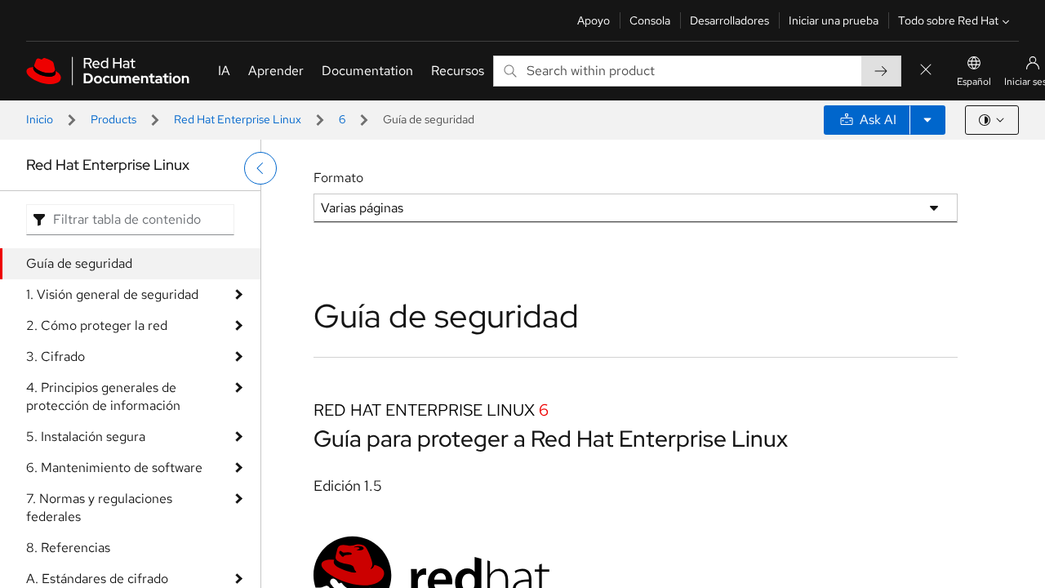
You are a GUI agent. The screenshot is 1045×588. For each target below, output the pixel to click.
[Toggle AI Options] (927, 120)
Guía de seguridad (79, 263)
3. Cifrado (55, 356)
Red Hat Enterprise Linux (237, 119)
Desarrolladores (729, 20)
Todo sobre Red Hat (948, 20)
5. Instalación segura (85, 436)
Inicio (39, 119)
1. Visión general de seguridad (112, 294)
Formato (338, 177)
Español (974, 81)
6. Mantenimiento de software (114, 467)
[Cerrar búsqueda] (925, 70)
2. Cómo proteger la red (96, 325)
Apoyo (593, 20)
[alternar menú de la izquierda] (260, 168)
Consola (649, 20)
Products (113, 119)
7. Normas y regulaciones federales (99, 507)
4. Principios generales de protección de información (103, 396)
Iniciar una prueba (833, 20)
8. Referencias (68, 547)
